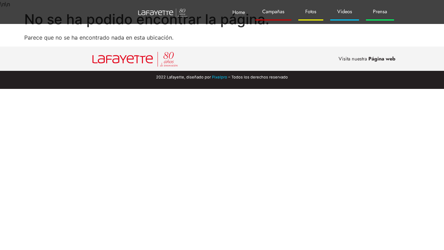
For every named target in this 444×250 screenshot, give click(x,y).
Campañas (273, 11)
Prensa (380, 11)
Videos (344, 11)
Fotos (310, 11)
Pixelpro (219, 77)
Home (238, 12)
